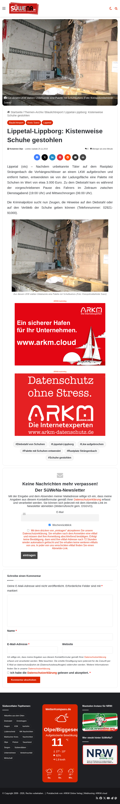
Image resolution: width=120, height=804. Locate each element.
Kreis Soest (33, 122)
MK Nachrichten (26, 731)
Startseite (16, 112)
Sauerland (27, 742)
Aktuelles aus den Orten (14, 716)
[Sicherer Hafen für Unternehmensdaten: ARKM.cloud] (60, 334)
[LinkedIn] (52, 157)
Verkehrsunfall (26, 753)
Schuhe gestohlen (60, 457)
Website (67, 644)
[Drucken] (83, 157)
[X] (45, 157)
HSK (16, 726)
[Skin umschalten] (110, 9)
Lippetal (47, 122)
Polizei (15, 742)
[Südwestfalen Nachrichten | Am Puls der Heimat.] (24, 8)
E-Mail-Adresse (18, 644)
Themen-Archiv (33, 112)
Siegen (7, 747)
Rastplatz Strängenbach (82, 451)
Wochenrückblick (61, 525)
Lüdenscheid (9, 731)
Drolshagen (22, 721)
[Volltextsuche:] (116, 9)
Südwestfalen (20, 747)
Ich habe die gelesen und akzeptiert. (50, 672)
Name (12, 630)
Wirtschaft (8, 758)
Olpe (6, 742)
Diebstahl (8, 721)
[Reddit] (68, 157)
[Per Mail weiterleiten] (75, 157)
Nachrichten (28, 737)
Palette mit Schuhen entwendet (42, 451)
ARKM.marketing (60, 301)
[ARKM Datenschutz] (60, 404)
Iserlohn (25, 726)
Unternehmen (10, 753)
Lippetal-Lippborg (63, 444)
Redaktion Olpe (16, 149)
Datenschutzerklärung (87, 499)
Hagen (7, 726)
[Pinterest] (60, 157)
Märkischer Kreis (11, 737)
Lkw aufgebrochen (92, 444)
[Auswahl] (3, 9)
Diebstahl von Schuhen (31, 444)
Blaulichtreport (54, 112)
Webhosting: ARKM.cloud (95, 793)
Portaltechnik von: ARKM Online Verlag (64, 793)
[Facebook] (37, 157)
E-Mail (60, 512)
